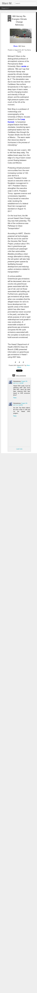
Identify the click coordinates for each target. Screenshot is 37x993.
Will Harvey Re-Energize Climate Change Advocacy (19, 20)
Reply (15, 398)
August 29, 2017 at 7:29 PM (20, 404)
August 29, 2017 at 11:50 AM (20, 382)
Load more (19, 449)
